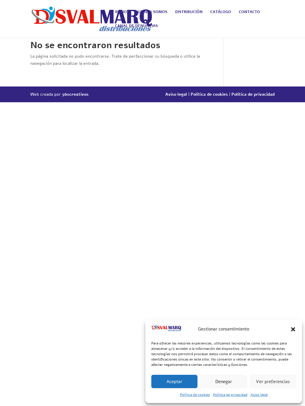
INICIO (121, 12)
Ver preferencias (273, 382)
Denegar (223, 382)
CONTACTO (249, 12)
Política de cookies (195, 394)
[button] (293, 329)
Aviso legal (259, 394)
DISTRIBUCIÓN (189, 12)
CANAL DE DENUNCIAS (136, 26)
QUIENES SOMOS (151, 12)
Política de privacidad (230, 394)
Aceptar (174, 382)
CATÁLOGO (220, 12)
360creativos (75, 94)
